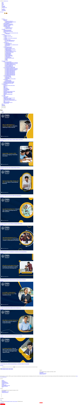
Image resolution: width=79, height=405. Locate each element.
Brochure (5, 32)
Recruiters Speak (4, 384)
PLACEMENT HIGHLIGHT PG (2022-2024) (11, 69)
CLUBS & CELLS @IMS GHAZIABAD (9, 99)
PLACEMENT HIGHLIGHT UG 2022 (10, 64)
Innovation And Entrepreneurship (8, 94)
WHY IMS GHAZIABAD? (7, 30)
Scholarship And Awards (5, 383)
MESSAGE (5, 20)
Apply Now (41, 402)
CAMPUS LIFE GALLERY (7, 98)
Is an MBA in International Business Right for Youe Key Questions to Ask (10, 307)
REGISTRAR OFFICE (8, 47)
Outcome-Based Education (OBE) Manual (9, 85)
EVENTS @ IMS (6, 96)
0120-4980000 (41, 372)
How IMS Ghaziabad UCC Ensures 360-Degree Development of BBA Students (11, 223)
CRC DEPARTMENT (8, 53)
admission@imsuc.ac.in (5, 392)
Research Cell (5, 86)
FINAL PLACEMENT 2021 (9, 65)
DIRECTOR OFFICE (8, 49)
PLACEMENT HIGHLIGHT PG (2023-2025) (11, 68)
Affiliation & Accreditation (7, 25)
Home (3, 111)
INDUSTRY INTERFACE (7, 75)
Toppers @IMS (6, 97)
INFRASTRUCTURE (7, 26)
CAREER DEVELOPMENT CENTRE (9, 81)
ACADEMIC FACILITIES (9, 27)
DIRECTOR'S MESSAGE (8, 22)
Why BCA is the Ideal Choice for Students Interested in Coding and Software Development (13, 279)
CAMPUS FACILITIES (8, 28)
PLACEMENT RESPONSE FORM (8, 83)
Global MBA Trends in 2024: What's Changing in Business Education (10, 167)
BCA (6, 37)
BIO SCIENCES (7, 45)
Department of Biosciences (7, 39)
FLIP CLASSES (6, 88)
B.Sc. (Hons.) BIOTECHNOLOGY (10, 40)
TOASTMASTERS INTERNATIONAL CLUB (10, 100)
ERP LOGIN (3, 9)
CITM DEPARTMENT (8, 50)
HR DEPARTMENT (8, 54)
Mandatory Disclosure (5, 386)
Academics (3, 34)
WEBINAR (5, 93)
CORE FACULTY (6, 42)
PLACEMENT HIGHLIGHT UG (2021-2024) (11, 62)
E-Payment (3, 104)
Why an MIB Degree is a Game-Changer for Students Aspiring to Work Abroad (11, 139)
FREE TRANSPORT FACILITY (8, 102)
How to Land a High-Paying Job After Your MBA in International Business (10, 195)
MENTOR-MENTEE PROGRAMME (10, 78)
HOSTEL (6, 60)
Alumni (3, 4)
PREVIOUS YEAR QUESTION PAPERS (9, 91)
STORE (6, 59)
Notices (3, 380)
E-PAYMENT (4, 10)
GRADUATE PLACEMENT (7, 61)
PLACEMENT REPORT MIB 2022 (10, 71)
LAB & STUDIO (7, 56)
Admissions (3, 29)
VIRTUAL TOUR (4, 7)
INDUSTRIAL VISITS (8, 77)
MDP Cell (5, 84)
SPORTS (6, 58)
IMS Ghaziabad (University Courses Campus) (11, 401)
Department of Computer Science (8, 36)
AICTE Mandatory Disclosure (6, 385)
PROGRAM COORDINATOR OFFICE (10, 51)
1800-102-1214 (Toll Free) (43, 373)
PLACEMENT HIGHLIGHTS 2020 (10, 74)
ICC (2, 5)
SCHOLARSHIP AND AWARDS (8, 31)
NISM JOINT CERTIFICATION (8, 92)
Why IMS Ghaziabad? (5, 382)
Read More (1, 141)
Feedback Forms (4, 381)
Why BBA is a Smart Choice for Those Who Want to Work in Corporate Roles (11, 335)
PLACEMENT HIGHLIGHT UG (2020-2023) (11, 63)
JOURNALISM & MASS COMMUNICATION (11, 44)
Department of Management (7, 35)
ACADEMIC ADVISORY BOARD (8, 24)
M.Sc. (6, 41)
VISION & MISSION (6, 23)
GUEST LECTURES (8, 76)
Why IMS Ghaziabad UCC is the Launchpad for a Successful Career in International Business (13, 251)
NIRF (2, 2)
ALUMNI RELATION (8, 57)
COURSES (3, 6)
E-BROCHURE (7, 33)
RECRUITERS (6, 79)
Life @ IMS (3, 95)
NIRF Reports (5, 87)
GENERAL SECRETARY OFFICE (10, 48)
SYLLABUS (5, 90)
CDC (6, 46)
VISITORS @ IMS (6, 103)
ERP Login (3, 105)
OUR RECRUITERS (8, 80)
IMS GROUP (5, 19)
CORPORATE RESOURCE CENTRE (9, 82)
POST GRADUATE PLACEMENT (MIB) (9, 67)
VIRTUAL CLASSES (7, 101)
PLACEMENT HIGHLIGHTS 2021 (10, 73)
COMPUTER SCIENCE (8, 43)
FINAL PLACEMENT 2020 (9, 66)
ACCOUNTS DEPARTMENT (9, 52)
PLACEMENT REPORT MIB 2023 (10, 70)
